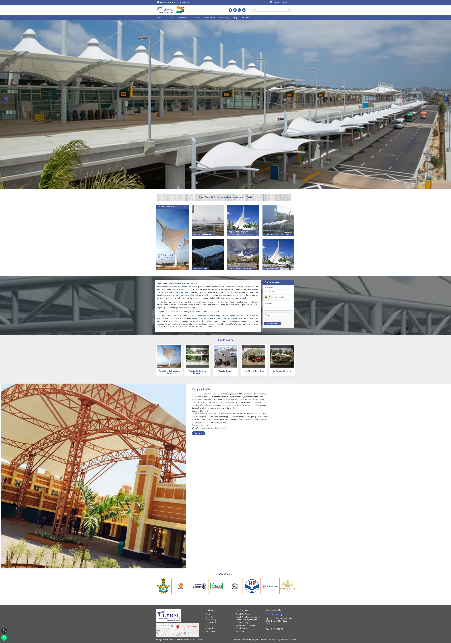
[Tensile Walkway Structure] (278, 220)
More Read (198, 433)
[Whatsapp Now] (4, 638)
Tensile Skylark (271, 268)
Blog (235, 18)
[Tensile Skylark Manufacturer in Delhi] (197, 357)
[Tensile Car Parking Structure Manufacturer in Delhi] (169, 357)
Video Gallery (224, 18)
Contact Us (245, 18)
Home (159, 18)
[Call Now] (4, 631)
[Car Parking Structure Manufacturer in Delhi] (253, 357)
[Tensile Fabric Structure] (243, 254)
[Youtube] (244, 10)
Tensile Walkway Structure (276, 234)
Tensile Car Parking (202, 234)
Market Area (210, 631)
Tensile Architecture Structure (238, 233)
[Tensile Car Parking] (208, 220)
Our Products (182, 18)
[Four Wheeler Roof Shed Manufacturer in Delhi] (225, 357)
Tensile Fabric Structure (240, 268)
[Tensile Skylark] (278, 254)
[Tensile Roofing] (208, 254)
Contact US (210, 628)
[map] (177, 630)
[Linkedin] (239, 10)
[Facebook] (230, 10)
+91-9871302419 (276, 629)
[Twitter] (235, 10)
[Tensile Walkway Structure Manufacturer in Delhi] (282, 357)
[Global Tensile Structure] (166, 10)
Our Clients (195, 18)
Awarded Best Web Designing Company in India (278, 640)
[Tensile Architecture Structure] (243, 220)
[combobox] (268, 297)
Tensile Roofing (200, 268)
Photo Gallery (209, 18)
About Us (169, 18)
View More (240, 631)
